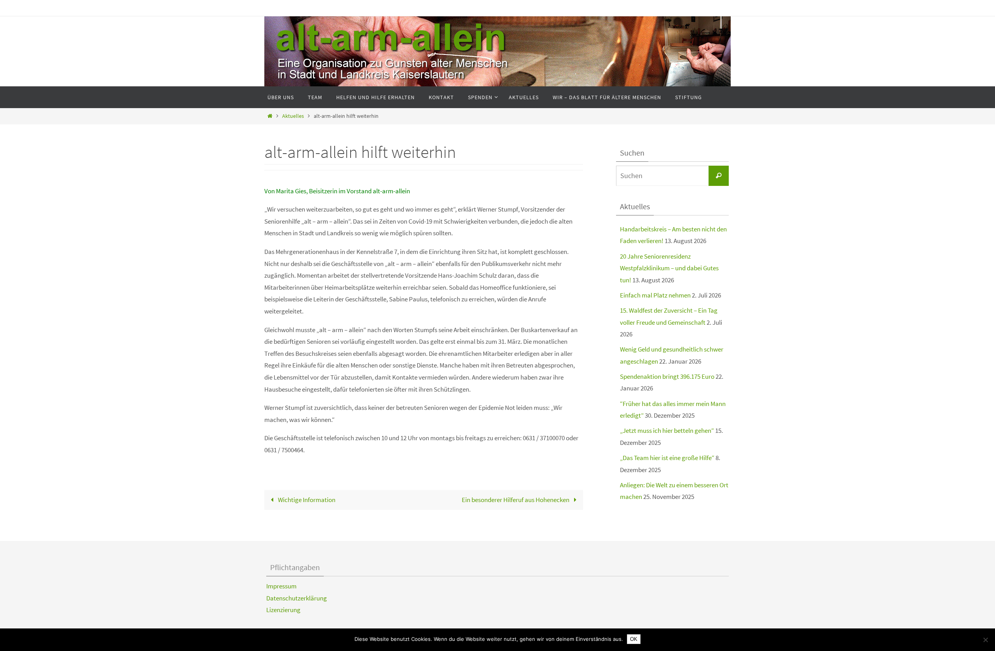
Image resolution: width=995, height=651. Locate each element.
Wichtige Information (306, 499)
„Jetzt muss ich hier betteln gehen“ (667, 430)
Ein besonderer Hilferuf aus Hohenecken (516, 499)
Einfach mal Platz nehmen (655, 295)
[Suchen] (719, 176)
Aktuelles (293, 116)
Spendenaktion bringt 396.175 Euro (667, 376)
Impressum (281, 586)
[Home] (270, 116)
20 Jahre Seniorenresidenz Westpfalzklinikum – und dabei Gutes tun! (669, 268)
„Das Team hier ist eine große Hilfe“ (667, 457)
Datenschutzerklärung (296, 598)
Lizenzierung (283, 610)
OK (633, 639)
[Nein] (985, 640)
